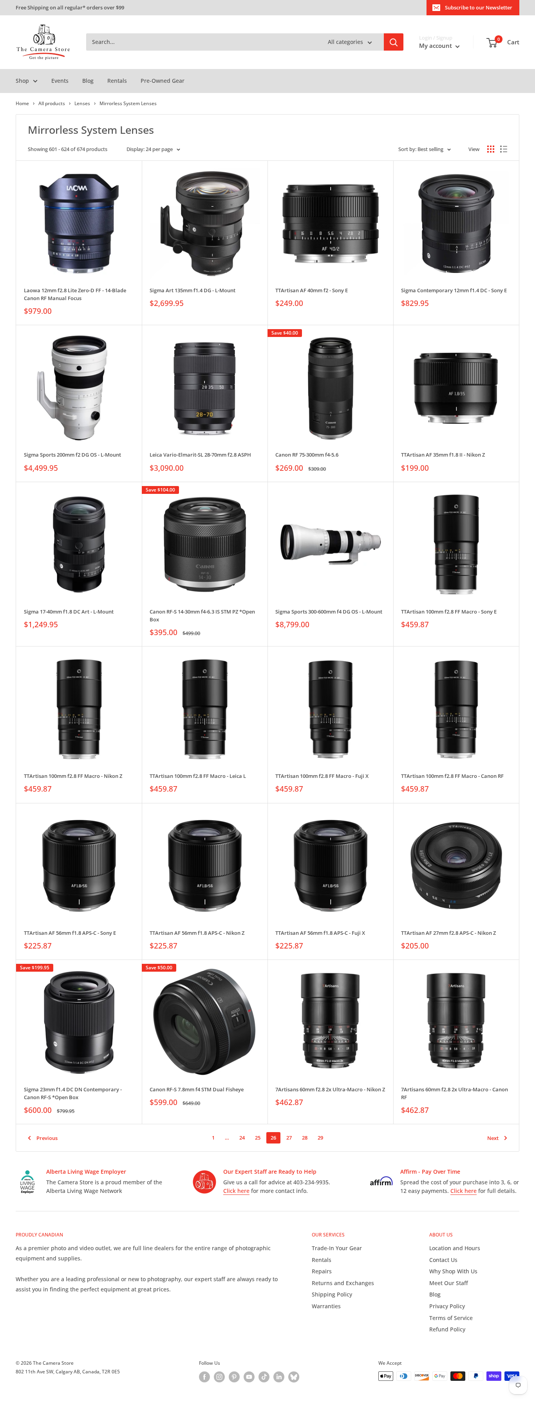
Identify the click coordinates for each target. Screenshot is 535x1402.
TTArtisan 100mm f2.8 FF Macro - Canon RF (452, 775)
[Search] (393, 42)
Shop (22, 80)
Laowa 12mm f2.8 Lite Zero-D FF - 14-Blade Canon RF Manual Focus (75, 294)
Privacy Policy (447, 1306)
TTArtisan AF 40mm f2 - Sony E (311, 290)
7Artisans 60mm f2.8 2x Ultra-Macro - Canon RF (454, 1093)
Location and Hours (454, 1248)
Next (493, 1138)
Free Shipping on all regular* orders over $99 (70, 7)
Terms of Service (451, 1318)
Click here (236, 1190)
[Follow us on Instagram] (219, 1376)
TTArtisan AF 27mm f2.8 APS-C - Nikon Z (448, 932)
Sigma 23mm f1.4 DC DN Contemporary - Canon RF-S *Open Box (73, 1093)
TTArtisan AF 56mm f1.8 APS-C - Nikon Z (197, 932)
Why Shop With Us (453, 1271)
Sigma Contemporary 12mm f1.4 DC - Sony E (454, 290)
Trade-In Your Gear (337, 1248)
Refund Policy (447, 1329)
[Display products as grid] (490, 149)
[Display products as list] (503, 149)
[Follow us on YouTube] (249, 1376)
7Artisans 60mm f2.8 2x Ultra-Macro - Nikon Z (330, 1089)
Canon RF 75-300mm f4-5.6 (306, 454)
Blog (88, 80)
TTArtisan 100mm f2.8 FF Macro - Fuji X (322, 775)
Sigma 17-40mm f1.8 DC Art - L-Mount (69, 611)
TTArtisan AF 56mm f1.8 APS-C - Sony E (70, 932)
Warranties (326, 1306)
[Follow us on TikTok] (263, 1376)
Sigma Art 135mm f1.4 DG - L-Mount (192, 290)
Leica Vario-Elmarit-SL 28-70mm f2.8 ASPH (200, 454)
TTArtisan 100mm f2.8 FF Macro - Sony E (449, 611)
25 (257, 1137)
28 (304, 1137)
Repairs (322, 1271)
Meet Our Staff (448, 1283)
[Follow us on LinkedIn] (278, 1376)
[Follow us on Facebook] (204, 1376)
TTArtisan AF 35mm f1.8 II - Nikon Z (443, 454)
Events (60, 80)
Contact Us (443, 1260)
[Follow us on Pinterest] (234, 1376)
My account (436, 46)
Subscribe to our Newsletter (478, 7)
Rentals (117, 80)
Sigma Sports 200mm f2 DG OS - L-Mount (72, 454)
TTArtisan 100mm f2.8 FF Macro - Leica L (198, 775)
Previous (47, 1138)
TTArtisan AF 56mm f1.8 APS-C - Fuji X (320, 932)
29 (320, 1137)
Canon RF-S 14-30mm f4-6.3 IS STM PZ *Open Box (202, 615)
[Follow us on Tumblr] (293, 1376)
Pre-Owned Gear (162, 80)
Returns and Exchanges (343, 1283)
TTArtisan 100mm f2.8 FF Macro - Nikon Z (73, 775)
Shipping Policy (332, 1294)
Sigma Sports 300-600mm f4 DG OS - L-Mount (328, 611)
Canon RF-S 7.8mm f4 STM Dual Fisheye (197, 1089)
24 (242, 1137)
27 (289, 1137)
